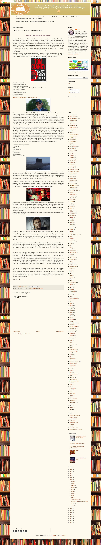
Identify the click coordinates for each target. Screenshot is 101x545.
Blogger (63, 535)
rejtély (71, 342)
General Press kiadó (74, 427)
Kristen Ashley (73, 159)
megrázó (71, 312)
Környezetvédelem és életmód (76, 429)
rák (70, 345)
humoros (71, 275)
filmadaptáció (72, 259)
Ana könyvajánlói (73, 118)
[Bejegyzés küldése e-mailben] (29, 286)
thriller (71, 367)
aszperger (71, 217)
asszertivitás (72, 215)
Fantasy (71, 132)
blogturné (72, 222)
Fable (71, 130)
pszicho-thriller (73, 330)
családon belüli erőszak (74, 234)
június (72, 491)
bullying (71, 224)
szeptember (73, 485)
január (72, 505)
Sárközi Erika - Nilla (74, 190)
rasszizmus (72, 335)
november (73, 481)
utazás (71, 383)
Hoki (71, 143)
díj (70, 245)
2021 (71, 475)
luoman (54, 535)
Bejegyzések (72, 89)
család (71, 231)
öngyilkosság (72, 400)
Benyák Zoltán (73, 120)
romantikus (72, 344)
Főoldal (37, 331)
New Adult (72, 176)
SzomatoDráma (73, 189)
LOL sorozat (72, 166)
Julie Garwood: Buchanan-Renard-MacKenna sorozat (77, 447)
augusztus (73, 487)
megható (71, 308)
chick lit (71, 229)
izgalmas (71, 284)
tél (70, 375)
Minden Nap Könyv (74, 417)
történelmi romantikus (74, 381)
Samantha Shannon (74, 185)
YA (70, 203)
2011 (71, 522)
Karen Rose (72, 153)
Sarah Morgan (72, 187)
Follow (69, 83)
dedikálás (71, 238)
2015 (71, 514)
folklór (71, 261)
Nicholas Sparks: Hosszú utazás (81, 458)
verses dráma (72, 388)
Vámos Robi (72, 199)
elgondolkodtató (73, 250)
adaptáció (71, 206)
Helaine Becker (73, 139)
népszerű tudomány (74, 326)
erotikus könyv (73, 252)
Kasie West (72, 157)
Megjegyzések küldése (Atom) (24, 333)
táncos (71, 372)
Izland (71, 145)
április (72, 495)
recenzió (41, 288)
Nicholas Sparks (73, 178)
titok (70, 368)
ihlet (70, 279)
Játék (71, 152)
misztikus (71, 315)
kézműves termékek (74, 298)
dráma (71, 243)
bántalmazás (72, 227)
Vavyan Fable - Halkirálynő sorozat (77, 443)
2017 (71, 510)
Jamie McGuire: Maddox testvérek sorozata (81, 436)
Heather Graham (73, 136)
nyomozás (72, 324)
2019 (71, 479)
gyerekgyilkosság (73, 266)
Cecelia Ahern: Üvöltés (76, 499)
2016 (71, 512)
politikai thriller (36, 288)
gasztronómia (72, 263)
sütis (70, 360)
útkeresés (71, 407)
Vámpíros (72, 201)
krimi (71, 294)
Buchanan (72, 122)
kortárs (71, 293)
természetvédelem (73, 363)
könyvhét (71, 301)
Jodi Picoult (72, 148)
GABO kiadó (72, 420)
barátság (71, 219)
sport (71, 353)
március (73, 497)
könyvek (71, 300)
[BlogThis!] (33, 286)
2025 (71, 471)
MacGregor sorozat (74, 169)
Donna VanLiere (73, 127)
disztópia (71, 240)
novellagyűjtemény (73, 323)
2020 (71, 477)
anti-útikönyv (72, 213)
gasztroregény (72, 264)
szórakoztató (72, 358)
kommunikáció (73, 291)
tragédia (71, 370)
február (72, 503)
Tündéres (71, 192)
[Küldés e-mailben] (32, 286)
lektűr (71, 303)
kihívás (71, 287)
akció (31, 288)
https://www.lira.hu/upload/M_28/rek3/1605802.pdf (25, 97)
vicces (71, 390)
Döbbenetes (72, 129)
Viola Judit (72, 197)
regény (71, 340)
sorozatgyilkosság (73, 351)
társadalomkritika (73, 374)
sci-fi (71, 347)
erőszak (71, 254)
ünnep (71, 409)
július (72, 489)
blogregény (72, 220)
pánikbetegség (72, 333)
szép (70, 356)
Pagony (71, 426)
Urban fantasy (72, 194)
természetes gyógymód (74, 361)
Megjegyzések (73, 92)
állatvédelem (72, 393)
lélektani (71, 305)
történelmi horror (73, 379)
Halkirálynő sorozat (74, 134)
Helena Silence (73, 141)
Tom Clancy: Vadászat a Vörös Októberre (79, 501)
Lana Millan (72, 167)
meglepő (71, 310)
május (72, 493)
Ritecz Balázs (72, 183)
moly (71, 317)
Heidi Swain (72, 138)
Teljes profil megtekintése (73, 54)
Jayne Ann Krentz (73, 146)
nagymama (72, 319)
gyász (71, 270)
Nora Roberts (72, 180)
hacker (71, 271)
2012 (71, 520)
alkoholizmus (72, 212)
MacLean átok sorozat (74, 171)
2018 (71, 508)
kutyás (71, 296)
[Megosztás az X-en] (35, 286)
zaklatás (71, 391)
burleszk (71, 226)
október (73, 483)
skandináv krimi (73, 349)
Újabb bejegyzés (16, 331)
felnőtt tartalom (73, 257)
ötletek (71, 405)
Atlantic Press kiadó (74, 422)
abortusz (71, 204)
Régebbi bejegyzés (59, 331)
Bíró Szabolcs (72, 123)
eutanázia (71, 256)
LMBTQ (71, 164)
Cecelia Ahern (72, 125)
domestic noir (72, 242)
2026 (71, 469)
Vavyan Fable (72, 196)
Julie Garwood (73, 150)
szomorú (71, 354)
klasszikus (72, 289)
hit (70, 273)
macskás (71, 307)
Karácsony (72, 155)
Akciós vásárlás (73, 116)
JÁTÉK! (77, 450)
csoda (71, 236)
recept (71, 338)
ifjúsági (71, 277)
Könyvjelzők (72, 162)
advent (71, 208)
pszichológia (72, 331)
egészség (71, 249)
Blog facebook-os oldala (75, 415)
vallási (71, 384)
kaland (71, 286)
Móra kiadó (72, 175)
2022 (71, 473)
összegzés (71, 404)
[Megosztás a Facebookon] (36, 286)
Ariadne (79, 30)
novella (71, 321)
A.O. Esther (72, 115)
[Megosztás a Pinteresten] (37, 286)
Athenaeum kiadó (73, 419)
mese (71, 314)
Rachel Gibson (73, 182)
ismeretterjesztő (73, 282)
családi (71, 233)
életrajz (71, 397)
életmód (71, 395)
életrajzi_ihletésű (73, 398)
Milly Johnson (72, 173)
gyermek (71, 268)
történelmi (72, 377)
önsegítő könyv (73, 402)
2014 (71, 516)
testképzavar (72, 365)
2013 (71, 518)
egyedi (71, 247)
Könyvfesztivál (73, 160)
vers (70, 386)
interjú (71, 280)
